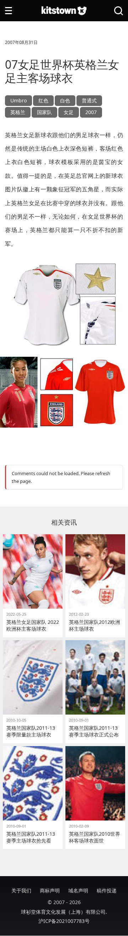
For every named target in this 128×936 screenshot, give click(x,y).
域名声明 (78, 890)
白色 (65, 100)
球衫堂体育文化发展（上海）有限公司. (64, 911)
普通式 (89, 100)
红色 (43, 100)
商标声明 (50, 890)
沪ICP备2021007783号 (64, 921)
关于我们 (21, 890)
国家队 (44, 112)
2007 (91, 112)
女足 (69, 112)
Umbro (18, 100)
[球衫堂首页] (64, 11)
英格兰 (17, 112)
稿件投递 (107, 890)
